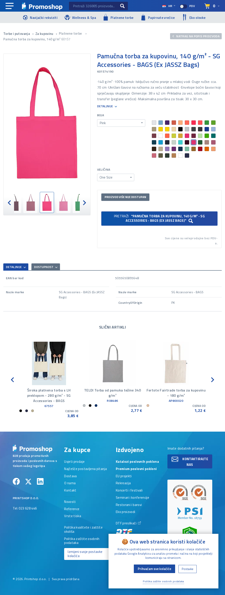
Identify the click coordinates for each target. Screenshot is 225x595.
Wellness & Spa (84, 17)
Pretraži (159, 218)
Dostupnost (44, 266)
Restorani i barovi (129, 505)
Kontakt (70, 490)
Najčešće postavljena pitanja (85, 469)
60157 (66, 39)
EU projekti (124, 476)
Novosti (70, 502)
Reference (71, 509)
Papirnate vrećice (161, 17)
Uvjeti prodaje (74, 462)
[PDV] (183, 6)
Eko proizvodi (125, 512)
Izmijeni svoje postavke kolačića (85, 553)
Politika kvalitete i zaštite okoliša (83, 529)
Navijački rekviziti (44, 17)
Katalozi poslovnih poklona (137, 462)
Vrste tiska (72, 516)
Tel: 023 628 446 (25, 508)
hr (170, 6)
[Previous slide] (9, 202)
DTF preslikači (126, 523)
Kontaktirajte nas (195, 461)
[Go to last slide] (12, 379)
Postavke (187, 569)
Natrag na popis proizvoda (198, 36)
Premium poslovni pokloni (136, 469)
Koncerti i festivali (129, 490)
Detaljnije (105, 106)
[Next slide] (84, 202)
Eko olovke (197, 17)
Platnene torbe (122, 17)
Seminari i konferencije (132, 498)
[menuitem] (14, 202)
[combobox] (121, 123)
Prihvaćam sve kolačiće (154, 568)
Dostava (70, 476)
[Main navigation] (9, 6)
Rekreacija (123, 483)
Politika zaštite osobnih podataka (81, 541)
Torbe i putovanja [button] (17, 33)
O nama (70, 483)
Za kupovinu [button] (44, 33)
